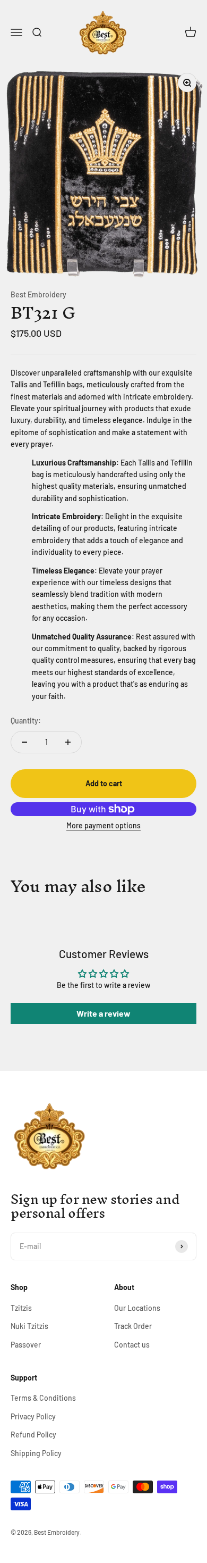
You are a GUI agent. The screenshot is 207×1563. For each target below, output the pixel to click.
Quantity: (26, 720)
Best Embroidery (38, 294)
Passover (26, 1344)
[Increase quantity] (68, 742)
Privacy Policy (33, 1416)
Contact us (132, 1344)
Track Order (133, 1326)
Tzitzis (21, 1307)
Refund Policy (33, 1434)
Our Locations (137, 1307)
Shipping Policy (36, 1453)
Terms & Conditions (43, 1397)
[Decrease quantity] (24, 742)
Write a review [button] (103, 1013)
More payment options (103, 825)
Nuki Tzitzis (29, 1326)
